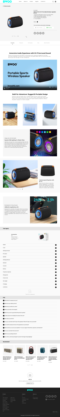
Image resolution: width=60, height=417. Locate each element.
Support (36, 1)
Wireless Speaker (6, 404)
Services (23, 397)
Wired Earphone (6, 407)
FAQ (38, 43)
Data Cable (5, 401)
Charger (4, 400)
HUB (3, 411)
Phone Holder (13, 400)
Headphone (5, 405)
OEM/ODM (24, 400)
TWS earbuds (5, 397)
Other (11, 401)
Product (31, 1)
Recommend (46, 43)
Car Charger (5, 408)
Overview (12, 43)
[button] (12, 36)
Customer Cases (25, 399)
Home (20, 1)
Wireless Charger (6, 409)
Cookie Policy (35, 398)
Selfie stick (12, 397)
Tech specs (30, 43)
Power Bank (5, 399)
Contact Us (43, 1)
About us (25, 1)
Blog (23, 401)
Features (21, 43)
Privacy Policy (35, 397)
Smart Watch (5, 403)
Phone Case (12, 399)
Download (24, 403)
